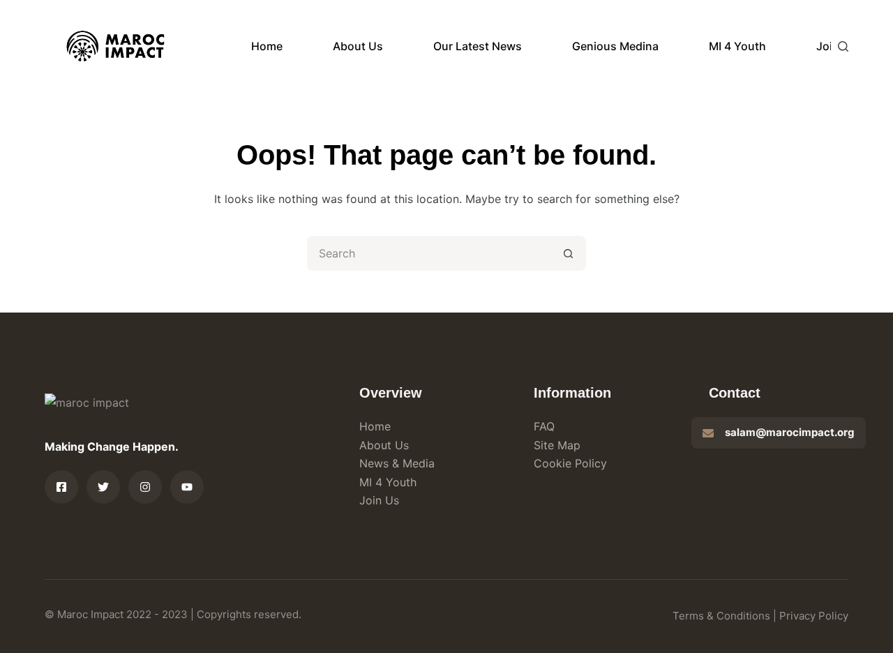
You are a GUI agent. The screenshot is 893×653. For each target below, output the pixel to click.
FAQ (544, 426)
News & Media (397, 463)
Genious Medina (615, 46)
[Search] (843, 46)
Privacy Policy (813, 615)
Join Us (379, 500)
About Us (358, 46)
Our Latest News (477, 46)
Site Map (557, 445)
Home (267, 46)
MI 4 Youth (737, 46)
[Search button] (568, 253)
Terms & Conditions (721, 615)
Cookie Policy (570, 463)
